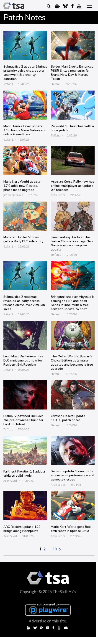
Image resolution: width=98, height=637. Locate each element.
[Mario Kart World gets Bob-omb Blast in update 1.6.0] (73, 505)
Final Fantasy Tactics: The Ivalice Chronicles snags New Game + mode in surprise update (72, 243)
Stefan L (8, 84)
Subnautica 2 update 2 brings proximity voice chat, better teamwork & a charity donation (25, 72)
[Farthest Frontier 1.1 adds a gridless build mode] (25, 450)
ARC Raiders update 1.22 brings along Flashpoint (21, 529)
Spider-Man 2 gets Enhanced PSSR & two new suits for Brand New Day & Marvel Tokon (72, 72)
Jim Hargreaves (13, 195)
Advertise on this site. (48, 620)
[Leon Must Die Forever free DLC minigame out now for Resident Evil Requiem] (25, 335)
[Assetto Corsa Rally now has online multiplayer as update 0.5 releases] (73, 160)
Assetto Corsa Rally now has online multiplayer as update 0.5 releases (72, 185)
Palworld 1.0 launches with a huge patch (72, 128)
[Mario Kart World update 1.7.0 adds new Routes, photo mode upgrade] (25, 160)
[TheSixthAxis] (13, 5)
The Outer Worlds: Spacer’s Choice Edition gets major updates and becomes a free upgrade (72, 362)
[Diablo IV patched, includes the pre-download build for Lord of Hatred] (25, 395)
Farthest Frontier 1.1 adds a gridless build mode (24, 473)
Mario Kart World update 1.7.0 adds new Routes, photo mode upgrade (22, 185)
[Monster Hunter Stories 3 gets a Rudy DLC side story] (25, 216)
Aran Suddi (58, 195)
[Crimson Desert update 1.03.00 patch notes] (73, 395)
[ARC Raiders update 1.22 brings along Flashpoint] (25, 505)
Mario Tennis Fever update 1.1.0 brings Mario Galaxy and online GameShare (24, 130)
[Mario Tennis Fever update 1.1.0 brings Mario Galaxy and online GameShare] (25, 105)
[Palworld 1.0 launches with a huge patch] (73, 105)
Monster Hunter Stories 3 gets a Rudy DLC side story (23, 239)
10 (55, 549)
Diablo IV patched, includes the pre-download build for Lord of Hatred (23, 420)
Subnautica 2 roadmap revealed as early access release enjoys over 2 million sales (24, 303)
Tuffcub (56, 135)
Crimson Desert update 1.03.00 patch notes (68, 418)
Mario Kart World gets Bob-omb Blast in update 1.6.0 (71, 529)
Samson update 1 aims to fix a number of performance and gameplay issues (72, 475)
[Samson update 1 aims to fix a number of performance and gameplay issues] (73, 450)
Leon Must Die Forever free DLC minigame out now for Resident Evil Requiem (23, 360)
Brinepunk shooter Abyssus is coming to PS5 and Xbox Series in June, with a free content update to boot (72, 303)
